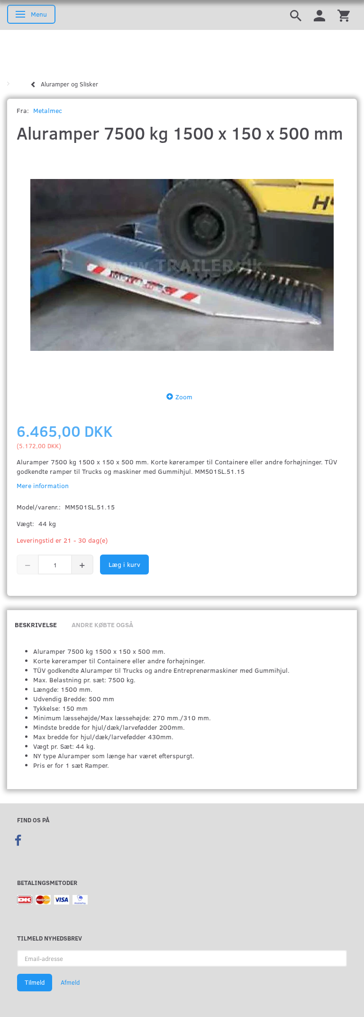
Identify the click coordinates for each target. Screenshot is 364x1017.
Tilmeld (35, 982)
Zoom (183, 396)
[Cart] (343, 15)
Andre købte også (102, 624)
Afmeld (70, 982)
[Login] (319, 15)
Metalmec (47, 110)
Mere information (43, 485)
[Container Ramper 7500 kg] (182, 265)
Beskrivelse (36, 624)
